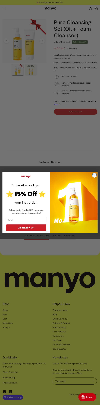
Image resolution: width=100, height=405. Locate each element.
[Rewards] (87, 397)
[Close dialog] (94, 175)
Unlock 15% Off (26, 227)
